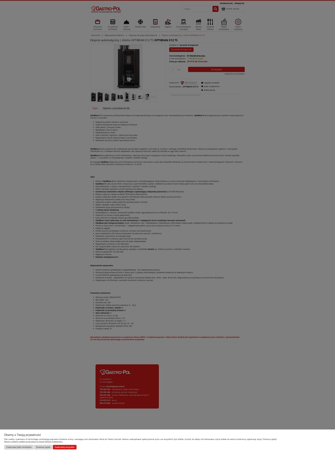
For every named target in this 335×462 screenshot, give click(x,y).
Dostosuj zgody (43, 447)
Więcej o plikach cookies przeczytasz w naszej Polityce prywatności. (33, 441)
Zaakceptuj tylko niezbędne (19, 447)
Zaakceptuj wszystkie (65, 447)
